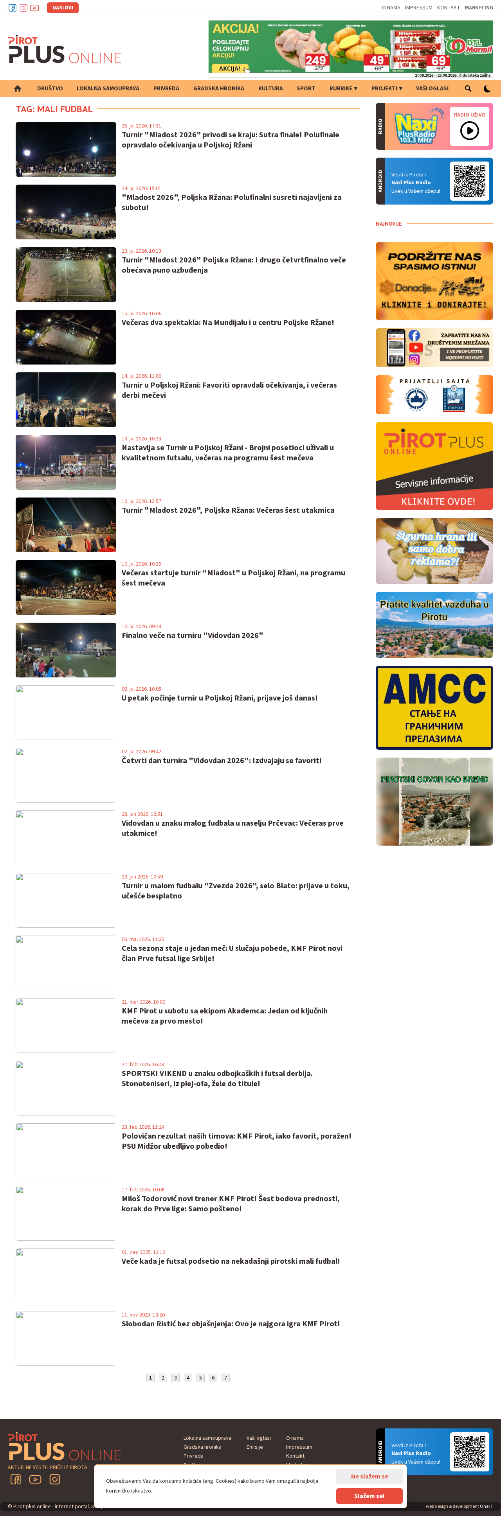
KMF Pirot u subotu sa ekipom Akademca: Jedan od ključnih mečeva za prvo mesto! (225, 1016)
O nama (391, 8)
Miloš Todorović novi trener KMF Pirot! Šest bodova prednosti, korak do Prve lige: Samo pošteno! (231, 1204)
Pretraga (468, 88)
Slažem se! (369, 1496)
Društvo (50, 88)
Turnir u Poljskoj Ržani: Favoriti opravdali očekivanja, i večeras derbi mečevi (229, 390)
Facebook (12, 8)
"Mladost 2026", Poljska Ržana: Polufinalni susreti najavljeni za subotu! (232, 202)
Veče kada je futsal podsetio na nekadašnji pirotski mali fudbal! (231, 1261)
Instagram (23, 8)
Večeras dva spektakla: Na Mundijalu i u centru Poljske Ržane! (228, 323)
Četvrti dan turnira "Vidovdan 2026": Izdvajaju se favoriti (221, 761)
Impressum (419, 8)
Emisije (255, 1447)
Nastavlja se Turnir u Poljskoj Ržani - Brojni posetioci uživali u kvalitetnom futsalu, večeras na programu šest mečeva (228, 453)
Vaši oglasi (432, 88)
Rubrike (341, 88)
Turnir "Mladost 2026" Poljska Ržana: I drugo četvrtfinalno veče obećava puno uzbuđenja (234, 265)
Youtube (34, 8)
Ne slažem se (369, 1476)
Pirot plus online (64, 48)
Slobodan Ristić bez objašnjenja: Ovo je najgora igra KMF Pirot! (231, 1324)
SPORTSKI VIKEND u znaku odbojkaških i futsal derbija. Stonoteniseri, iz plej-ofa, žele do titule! (217, 1079)
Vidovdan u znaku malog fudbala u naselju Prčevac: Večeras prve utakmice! (233, 828)
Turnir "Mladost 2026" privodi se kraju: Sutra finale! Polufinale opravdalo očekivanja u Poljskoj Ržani (230, 140)
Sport (306, 88)
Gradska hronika (218, 88)
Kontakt (448, 8)
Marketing (479, 8)
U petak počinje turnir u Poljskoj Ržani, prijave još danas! (220, 698)
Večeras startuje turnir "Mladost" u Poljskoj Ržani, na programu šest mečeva (233, 578)
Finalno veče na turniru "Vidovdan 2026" (192, 635)
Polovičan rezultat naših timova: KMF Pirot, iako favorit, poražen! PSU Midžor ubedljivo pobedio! (236, 1141)
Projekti (384, 88)
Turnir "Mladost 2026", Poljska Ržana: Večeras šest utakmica (228, 510)
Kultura (270, 88)
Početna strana (17, 88)
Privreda (166, 88)
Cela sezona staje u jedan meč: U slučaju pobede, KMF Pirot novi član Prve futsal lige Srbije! (232, 953)
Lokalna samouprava (108, 88)
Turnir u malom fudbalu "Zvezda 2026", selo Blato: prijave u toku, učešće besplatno (236, 891)
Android (469, 181)
